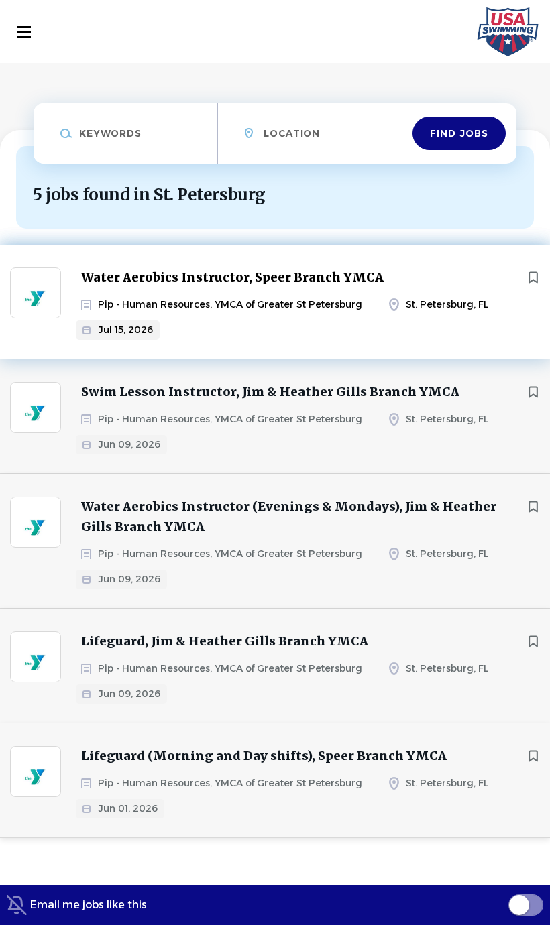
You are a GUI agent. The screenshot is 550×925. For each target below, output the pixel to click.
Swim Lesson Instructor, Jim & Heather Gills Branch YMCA (270, 391)
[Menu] (24, 32)
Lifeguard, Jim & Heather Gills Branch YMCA (224, 641)
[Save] (533, 277)
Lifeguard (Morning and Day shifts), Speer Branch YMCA (264, 755)
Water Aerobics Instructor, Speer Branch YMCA (232, 277)
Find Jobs (459, 133)
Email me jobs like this (88, 904)
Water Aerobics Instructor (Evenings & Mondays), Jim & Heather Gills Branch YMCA (288, 516)
